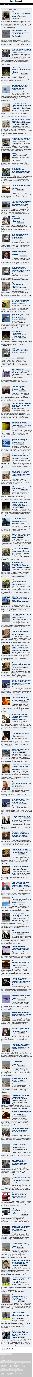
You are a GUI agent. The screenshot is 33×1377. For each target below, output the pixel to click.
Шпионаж (25, 4)
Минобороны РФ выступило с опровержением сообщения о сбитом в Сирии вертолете (21, 1114)
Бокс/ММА (3, 1376)
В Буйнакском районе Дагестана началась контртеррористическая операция (20, 1162)
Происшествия (25, 1364)
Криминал (16, 1365)
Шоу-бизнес (13, 4)
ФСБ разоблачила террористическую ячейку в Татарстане (21, 370)
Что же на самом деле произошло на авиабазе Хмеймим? (19, 520)
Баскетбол (10, 1371)
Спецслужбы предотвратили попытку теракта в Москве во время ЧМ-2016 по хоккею (21, 900)
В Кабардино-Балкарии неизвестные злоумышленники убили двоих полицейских (20, 1212)
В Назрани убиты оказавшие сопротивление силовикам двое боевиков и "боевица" (21, 1228)
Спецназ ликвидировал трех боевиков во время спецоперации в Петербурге (21, 1280)
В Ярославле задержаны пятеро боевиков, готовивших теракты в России (20, 505)
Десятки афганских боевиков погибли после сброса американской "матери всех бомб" (21, 682)
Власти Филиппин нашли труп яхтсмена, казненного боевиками (20, 868)
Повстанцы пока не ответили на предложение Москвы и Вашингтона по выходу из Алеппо (21, 1046)
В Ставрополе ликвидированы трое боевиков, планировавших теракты (20, 582)
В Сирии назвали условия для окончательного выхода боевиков (21, 1014)
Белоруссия (18, 1373)
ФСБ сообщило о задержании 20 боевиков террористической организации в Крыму (21, 220)
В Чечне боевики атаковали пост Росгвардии (21, 817)
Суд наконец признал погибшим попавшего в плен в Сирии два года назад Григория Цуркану (21, 106)
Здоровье (17, 4)
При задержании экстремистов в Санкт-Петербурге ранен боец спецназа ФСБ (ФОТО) (19, 1298)
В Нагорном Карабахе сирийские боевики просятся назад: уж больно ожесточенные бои (21, 33)
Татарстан (17, 1371)
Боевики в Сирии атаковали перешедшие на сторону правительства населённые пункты (21, 473)
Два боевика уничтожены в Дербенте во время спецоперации (21, 1179)
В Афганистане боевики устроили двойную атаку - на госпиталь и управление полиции (21, 851)
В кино (9, 1364)
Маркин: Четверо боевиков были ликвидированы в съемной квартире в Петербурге (21, 1263)
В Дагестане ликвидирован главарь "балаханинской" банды (21, 535)
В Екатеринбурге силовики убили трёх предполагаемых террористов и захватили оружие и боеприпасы (21, 71)
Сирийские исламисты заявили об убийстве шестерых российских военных (19, 1195)
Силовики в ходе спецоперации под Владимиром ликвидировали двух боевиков (21, 170)
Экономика (3, 1365)
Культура (3, 1366)
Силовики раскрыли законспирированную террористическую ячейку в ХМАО (21, 269)
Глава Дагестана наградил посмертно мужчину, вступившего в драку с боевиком (20, 1098)
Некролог (29, 4)
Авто (23, 1365)
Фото (2, 1358)
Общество (16, 1364)
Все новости (4, 1356)
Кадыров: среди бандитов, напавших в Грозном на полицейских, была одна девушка (20, 1031)
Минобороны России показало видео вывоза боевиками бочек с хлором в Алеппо (21, 424)
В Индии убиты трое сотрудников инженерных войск (20, 932)
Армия (21, 4)
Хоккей (2, 1373)
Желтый (10, 1366)
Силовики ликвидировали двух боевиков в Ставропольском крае (20, 236)
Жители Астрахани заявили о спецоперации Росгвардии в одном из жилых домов (21, 734)
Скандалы (8, 4)
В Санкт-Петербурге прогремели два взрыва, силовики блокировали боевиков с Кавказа (20, 1334)
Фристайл (9, 1374)
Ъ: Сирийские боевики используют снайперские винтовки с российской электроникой (20, 648)
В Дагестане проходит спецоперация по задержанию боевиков (19, 285)
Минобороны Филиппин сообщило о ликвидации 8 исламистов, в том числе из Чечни (21, 632)
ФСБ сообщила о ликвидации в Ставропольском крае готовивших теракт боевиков (19, 334)
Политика (3, 1364)
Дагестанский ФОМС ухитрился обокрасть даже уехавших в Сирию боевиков (20, 389)
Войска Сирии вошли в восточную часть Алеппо (19, 1080)
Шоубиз (10, 1365)
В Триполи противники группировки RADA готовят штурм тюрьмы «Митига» (21, 14)
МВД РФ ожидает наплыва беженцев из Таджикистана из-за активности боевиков (21, 317)
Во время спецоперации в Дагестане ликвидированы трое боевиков (20, 550)
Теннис (2, 1374)
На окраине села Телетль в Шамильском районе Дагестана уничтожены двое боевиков (21, 980)
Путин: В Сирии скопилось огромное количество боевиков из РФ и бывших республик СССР (20, 884)
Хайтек (23, 1366)
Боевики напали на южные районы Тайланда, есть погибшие (21, 1130)
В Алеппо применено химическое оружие (19, 1146)
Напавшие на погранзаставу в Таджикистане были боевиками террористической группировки (21, 122)
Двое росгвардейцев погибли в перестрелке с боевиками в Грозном (21, 50)
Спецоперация (3, 4)
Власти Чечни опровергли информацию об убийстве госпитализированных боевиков (20, 963)
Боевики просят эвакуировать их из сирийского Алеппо (18, 1064)
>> (12, 1348)
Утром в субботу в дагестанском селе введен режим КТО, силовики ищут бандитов (21, 916)
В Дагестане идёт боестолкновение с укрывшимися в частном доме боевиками (20, 565)
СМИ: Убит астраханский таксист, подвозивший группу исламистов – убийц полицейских (21, 700)
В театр (3, 1368)
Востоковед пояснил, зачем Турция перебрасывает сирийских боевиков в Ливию (21, 87)
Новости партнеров (6, 1360)
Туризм (16, 1366)
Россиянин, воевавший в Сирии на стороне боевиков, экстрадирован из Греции (21, 442)
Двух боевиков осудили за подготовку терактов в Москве (20, 301)
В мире (2, 1357)
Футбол (2, 1371)
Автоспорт (10, 1373)
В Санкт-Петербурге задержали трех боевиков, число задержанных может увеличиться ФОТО (21, 1315)
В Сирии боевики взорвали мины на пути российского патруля (21, 139)
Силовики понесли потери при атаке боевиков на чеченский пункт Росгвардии (20, 801)
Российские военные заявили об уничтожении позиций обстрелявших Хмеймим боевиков (21, 203)
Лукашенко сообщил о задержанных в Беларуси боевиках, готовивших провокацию (20, 834)
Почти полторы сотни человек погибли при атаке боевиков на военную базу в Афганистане (21, 665)
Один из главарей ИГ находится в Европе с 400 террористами (20, 948)
